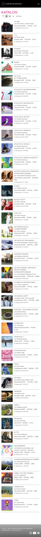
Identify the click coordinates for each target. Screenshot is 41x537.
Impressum (5, 530)
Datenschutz (16, 530)
